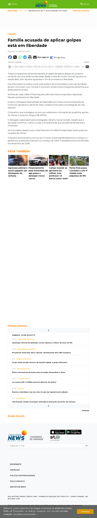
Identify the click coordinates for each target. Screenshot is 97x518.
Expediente (15, 464)
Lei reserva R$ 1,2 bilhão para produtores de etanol (34, 382)
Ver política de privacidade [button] (24, 514)
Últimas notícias (81, 11)
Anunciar (15, 470)
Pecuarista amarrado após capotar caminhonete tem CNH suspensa (41, 353)
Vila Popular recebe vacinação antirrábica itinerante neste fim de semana (43, 402)
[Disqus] (48, 213)
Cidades (12, 34)
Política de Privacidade (22, 475)
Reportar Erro (18, 487)
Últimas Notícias (17, 325)
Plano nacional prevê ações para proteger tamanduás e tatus (38, 372)
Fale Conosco (17, 481)
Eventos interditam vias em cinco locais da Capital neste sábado (40, 392)
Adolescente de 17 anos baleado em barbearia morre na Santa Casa (59, 11)
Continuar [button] (85, 511)
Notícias (85, 410)
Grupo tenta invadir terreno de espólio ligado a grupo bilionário (39, 362)
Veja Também (19, 151)
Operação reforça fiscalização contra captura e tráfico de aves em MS (42, 343)
